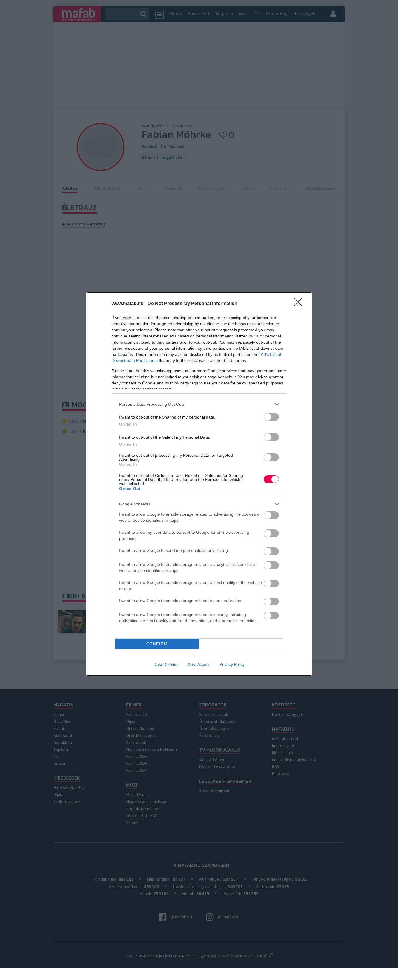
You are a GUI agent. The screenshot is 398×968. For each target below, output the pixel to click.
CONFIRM (157, 644)
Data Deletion (166, 664)
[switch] (271, 417)
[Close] (299, 303)
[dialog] (199, 484)
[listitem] (199, 404)
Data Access (199, 664)
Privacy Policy (232, 664)
